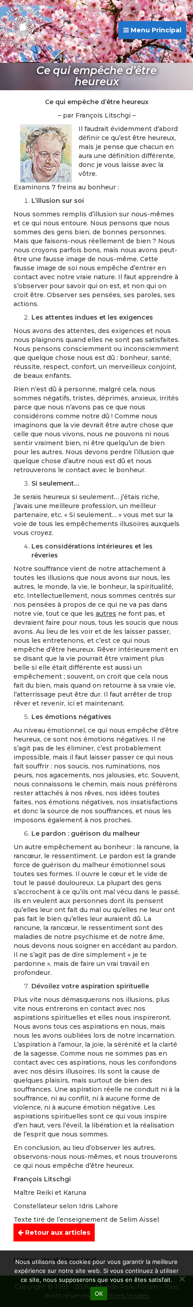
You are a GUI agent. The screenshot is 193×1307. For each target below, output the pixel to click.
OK (99, 1293)
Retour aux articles (56, 1232)
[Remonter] (177, 1234)
